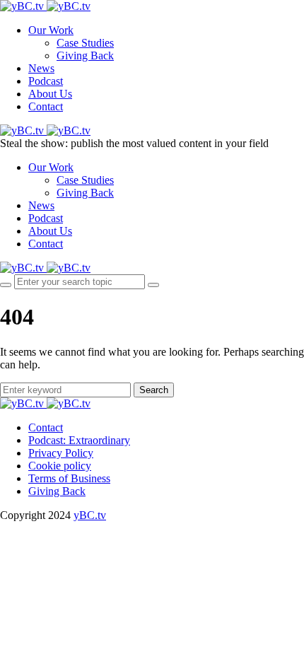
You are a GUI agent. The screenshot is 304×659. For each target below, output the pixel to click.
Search (153, 390)
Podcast (45, 81)
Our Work (51, 30)
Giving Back (85, 55)
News (41, 68)
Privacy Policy (60, 453)
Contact (45, 106)
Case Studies (85, 43)
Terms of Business (69, 478)
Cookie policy (59, 466)
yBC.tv (90, 515)
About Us (50, 94)
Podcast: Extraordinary (79, 440)
